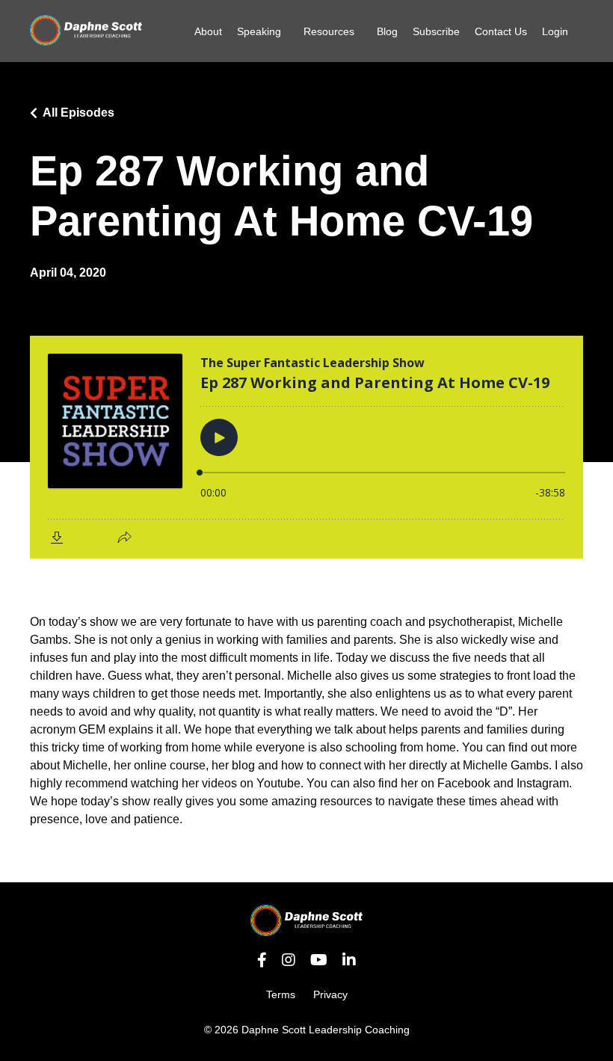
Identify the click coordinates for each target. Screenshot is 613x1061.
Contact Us (501, 31)
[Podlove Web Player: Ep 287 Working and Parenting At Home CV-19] (306, 447)
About (208, 31)
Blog (387, 31)
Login (555, 31)
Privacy (330, 994)
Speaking (259, 31)
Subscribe (436, 31)
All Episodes (78, 112)
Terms (280, 994)
